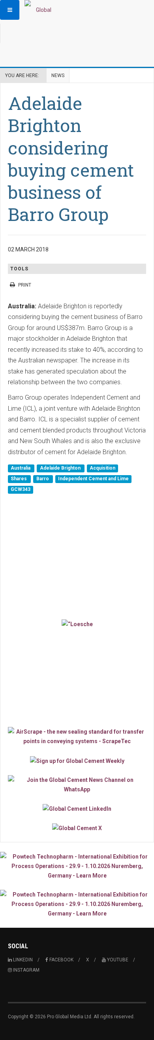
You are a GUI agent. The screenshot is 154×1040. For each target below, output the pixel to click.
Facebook (60, 960)
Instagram (25, 970)
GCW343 (20, 490)
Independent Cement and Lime (93, 478)
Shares (19, 478)
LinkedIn (22, 960)
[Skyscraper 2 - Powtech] (77, 904)
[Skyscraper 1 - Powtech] (77, 866)
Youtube (117, 960)
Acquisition (102, 468)
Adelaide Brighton (61, 468)
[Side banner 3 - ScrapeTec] (77, 736)
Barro (43, 478)
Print (24, 285)
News (57, 75)
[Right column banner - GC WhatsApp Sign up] (77, 784)
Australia (21, 468)
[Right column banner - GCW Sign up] (77, 760)
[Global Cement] (40, 10)
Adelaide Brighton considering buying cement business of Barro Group (71, 158)
